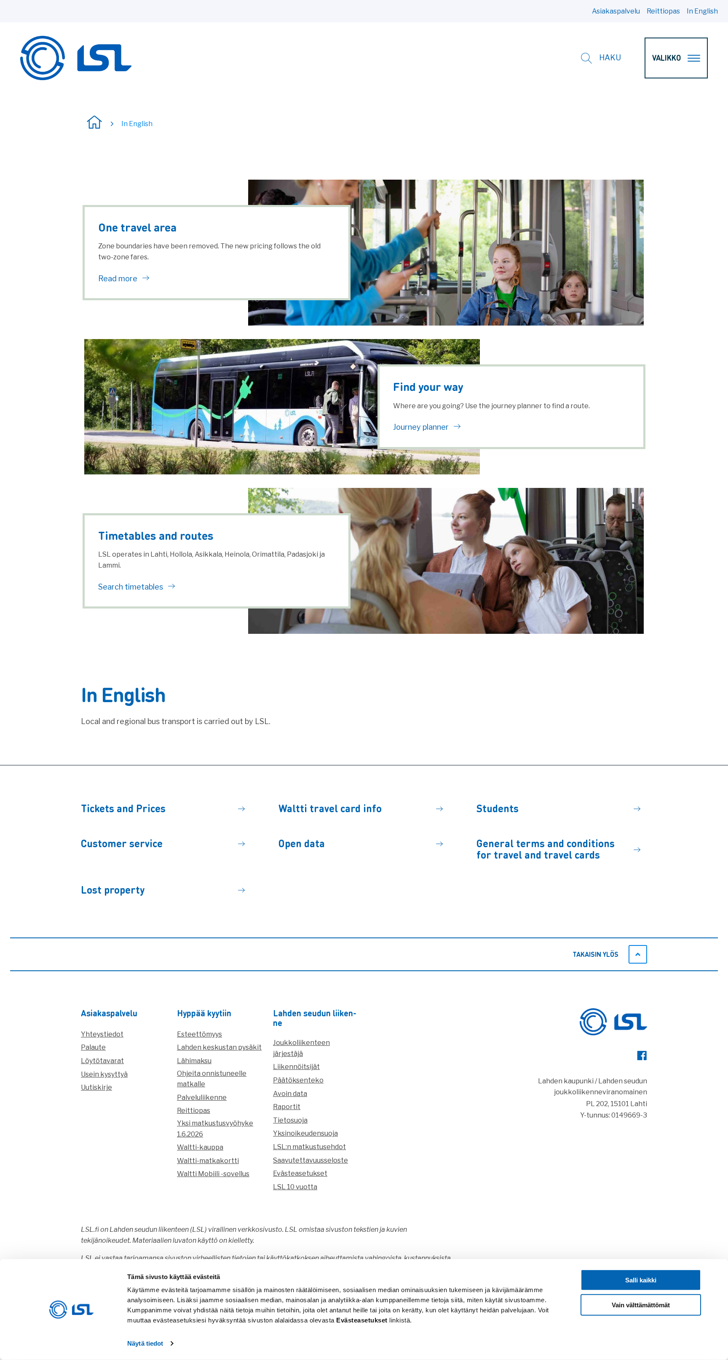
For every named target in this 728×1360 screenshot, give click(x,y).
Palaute (93, 1047)
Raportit (286, 1107)
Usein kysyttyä (104, 1074)
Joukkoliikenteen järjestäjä (301, 1048)
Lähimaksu (194, 1061)
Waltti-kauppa (200, 1147)
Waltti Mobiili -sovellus (213, 1174)
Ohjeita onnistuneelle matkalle (211, 1078)
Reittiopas (663, 11)
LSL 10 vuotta (295, 1187)
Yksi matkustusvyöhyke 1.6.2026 (215, 1128)
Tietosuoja (290, 1120)
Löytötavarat (102, 1061)
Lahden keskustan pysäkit (219, 1047)
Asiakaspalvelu (616, 11)
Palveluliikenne (202, 1097)
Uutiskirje (96, 1087)
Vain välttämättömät (641, 1305)
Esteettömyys (199, 1034)
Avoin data (290, 1094)
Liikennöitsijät (296, 1067)
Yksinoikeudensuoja (305, 1133)
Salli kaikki (640, 1280)
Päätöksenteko (298, 1080)
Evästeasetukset (300, 1173)
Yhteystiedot (102, 1034)
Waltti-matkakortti (208, 1161)
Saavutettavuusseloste (310, 1160)
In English (702, 11)
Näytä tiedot (145, 1343)
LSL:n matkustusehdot (309, 1147)
